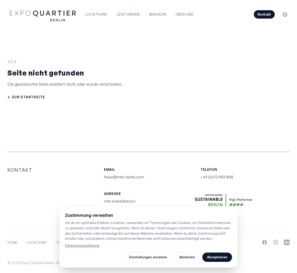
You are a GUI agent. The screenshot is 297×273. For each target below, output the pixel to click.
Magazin (158, 14)
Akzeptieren (217, 257)
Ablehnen (187, 257)
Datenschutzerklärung (82, 245)
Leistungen (128, 14)
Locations (96, 14)
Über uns (185, 14)
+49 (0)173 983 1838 (216, 177)
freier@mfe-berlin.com (124, 177)
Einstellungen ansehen (148, 257)
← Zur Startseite (26, 97)
